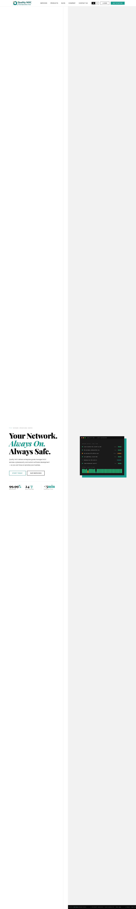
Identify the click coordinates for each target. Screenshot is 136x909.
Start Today (17, 473)
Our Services (35, 473)
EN (93, 3)
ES (97, 3)
